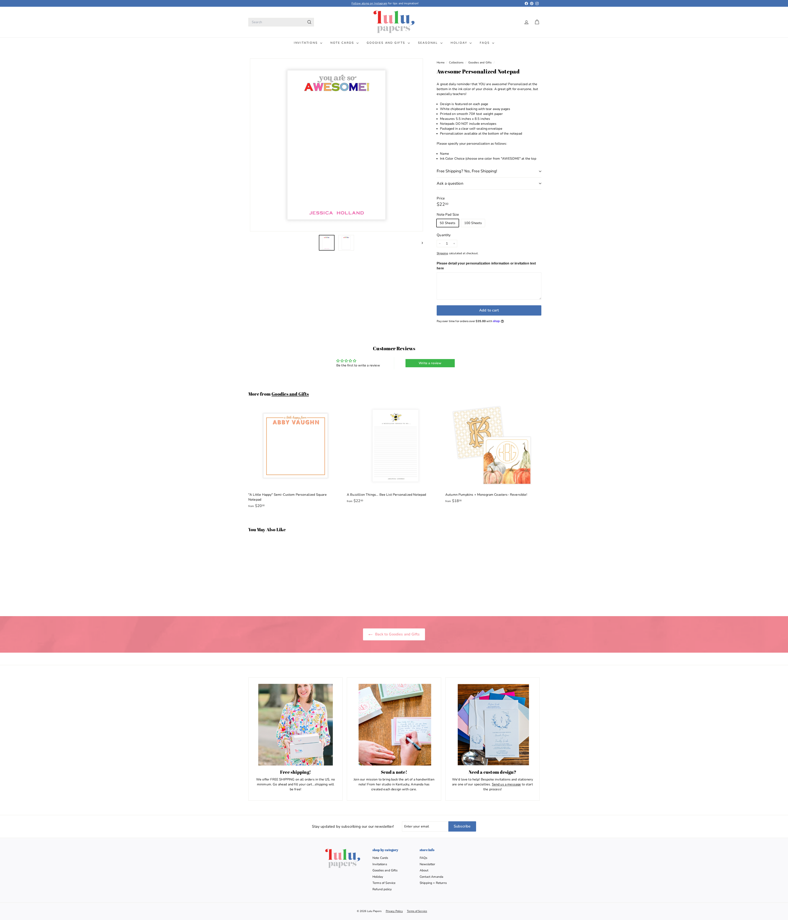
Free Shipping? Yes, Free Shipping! (467, 171)
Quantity (444, 235)
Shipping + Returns (433, 883)
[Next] (420, 243)
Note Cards (342, 43)
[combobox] (281, 22)
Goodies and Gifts (387, 43)
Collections (456, 62)
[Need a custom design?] (492, 725)
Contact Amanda (431, 877)
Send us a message (506, 784)
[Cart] (537, 22)
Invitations (306, 43)
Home (441, 62)
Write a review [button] (430, 363)
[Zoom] (336, 145)
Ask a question (450, 183)
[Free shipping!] (295, 725)
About (424, 870)
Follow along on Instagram (369, 3)
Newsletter (427, 864)
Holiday (459, 43)
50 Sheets (447, 223)
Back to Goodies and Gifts (397, 634)
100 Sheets (473, 223)
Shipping (442, 253)
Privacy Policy (394, 911)
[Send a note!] (394, 725)
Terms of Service (384, 883)
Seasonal (428, 43)
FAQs (485, 43)
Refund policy (382, 889)
